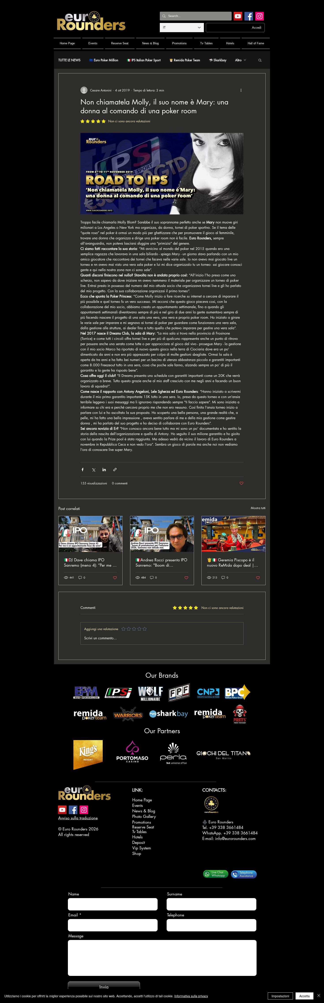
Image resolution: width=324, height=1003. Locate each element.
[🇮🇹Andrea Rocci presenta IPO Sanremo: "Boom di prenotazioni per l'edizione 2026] (162, 534)
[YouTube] (238, 16)
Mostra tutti (258, 508)
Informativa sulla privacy (191, 996)
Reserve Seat (143, 827)
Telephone (175, 915)
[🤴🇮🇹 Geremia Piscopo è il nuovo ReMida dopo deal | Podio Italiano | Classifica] (233, 534)
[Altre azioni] (241, 90)
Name (73, 894)
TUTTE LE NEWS (69, 60)
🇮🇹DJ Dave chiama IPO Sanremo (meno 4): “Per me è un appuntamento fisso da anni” (89, 562)
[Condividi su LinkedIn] (104, 469)
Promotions (141, 822)
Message (75, 936)
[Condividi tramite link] (115, 469)
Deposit (138, 842)
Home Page (142, 799)
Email (73, 915)
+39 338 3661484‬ (226, 827)
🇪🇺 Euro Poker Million (103, 60)
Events (137, 805)
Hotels (137, 836)
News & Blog (143, 810)
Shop (136, 853)
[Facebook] (248, 16)
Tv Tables (139, 831)
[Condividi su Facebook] (82, 469)
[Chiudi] (318, 995)
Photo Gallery (144, 816)
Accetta (304, 996)
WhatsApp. (212, 833)
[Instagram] (259, 16)
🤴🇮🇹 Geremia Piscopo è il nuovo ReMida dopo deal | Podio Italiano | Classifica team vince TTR (230, 562)
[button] (260, 60)
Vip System (141, 847)
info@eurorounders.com (235, 838)
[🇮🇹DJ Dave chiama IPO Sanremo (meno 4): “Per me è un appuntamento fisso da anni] (90, 534)
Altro (238, 60)
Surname (174, 894)
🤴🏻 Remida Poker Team (184, 60)
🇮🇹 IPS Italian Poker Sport (143, 60)
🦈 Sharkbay (217, 60)
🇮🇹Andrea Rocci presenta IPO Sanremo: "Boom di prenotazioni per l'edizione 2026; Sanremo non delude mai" (161, 562)
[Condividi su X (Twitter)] (93, 469)
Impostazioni (280, 996)
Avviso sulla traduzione (78, 818)
